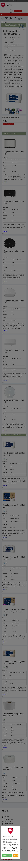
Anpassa (16, 855)
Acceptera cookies (7, 855)
